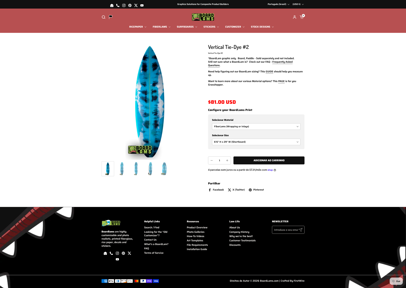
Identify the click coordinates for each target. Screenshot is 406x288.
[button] (103, 17)
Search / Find (151, 227)
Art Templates (195, 240)
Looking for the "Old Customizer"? (155, 233)
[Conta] (295, 17)
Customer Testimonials (242, 240)
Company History (239, 232)
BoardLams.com (269, 281)
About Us (234, 227)
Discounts (235, 245)
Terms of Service (154, 253)
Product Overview (197, 227)
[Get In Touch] (111, 17)
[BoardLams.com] (203, 17)
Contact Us (150, 240)
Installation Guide (197, 249)
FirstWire (299, 281)
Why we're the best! (241, 236)
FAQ (146, 248)
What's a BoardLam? (156, 244)
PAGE (281, 81)
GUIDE (269, 71)
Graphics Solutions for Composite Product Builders (203, 4)
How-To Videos (195, 236)
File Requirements (197, 245)
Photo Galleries (195, 232)
